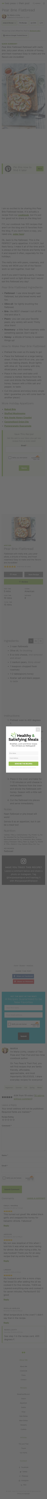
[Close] (38, 729)
